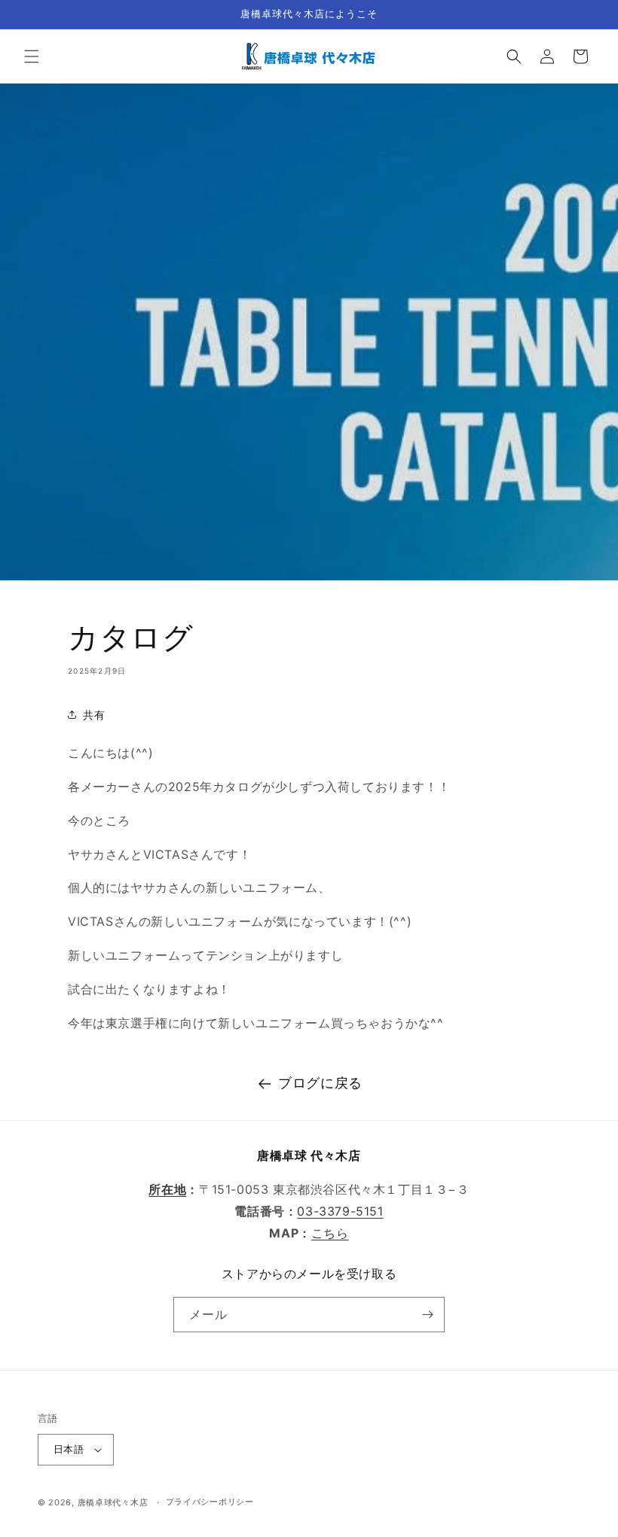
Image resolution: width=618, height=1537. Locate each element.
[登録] (427, 1314)
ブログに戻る (320, 1083)
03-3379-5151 (340, 1211)
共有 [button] (94, 714)
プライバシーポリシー (210, 1501)
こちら (330, 1232)
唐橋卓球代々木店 (113, 1502)
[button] (31, 56)
